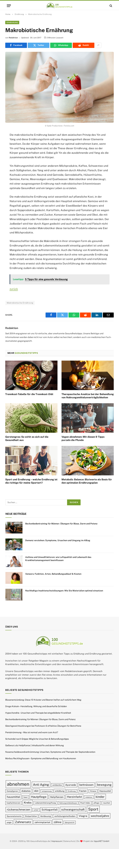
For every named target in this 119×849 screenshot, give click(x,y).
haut (26, 797)
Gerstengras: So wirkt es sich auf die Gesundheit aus (26, 438)
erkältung (59, 791)
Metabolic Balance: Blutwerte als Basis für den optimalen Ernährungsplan (87, 481)
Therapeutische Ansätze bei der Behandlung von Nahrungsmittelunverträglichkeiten (88, 396)
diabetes (26, 791)
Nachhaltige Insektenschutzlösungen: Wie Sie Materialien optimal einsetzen (64, 590)
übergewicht (69, 822)
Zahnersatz (23, 822)
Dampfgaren (12, 791)
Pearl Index (85, 803)
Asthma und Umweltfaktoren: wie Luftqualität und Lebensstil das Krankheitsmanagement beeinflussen (58, 558)
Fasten (83, 791)
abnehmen (18, 784)
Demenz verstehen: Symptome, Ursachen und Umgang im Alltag (57, 540)
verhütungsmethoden (64, 816)
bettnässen (86, 784)
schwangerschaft (73, 809)
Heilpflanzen (57, 797)
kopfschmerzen (13, 803)
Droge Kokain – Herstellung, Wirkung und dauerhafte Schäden (36, 706)
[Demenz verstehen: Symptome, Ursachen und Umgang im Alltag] (13, 544)
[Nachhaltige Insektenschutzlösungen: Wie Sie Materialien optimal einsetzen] (13, 595)
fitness (93, 791)
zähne (57, 822)
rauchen (106, 803)
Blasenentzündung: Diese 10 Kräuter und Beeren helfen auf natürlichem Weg (43, 700)
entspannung (47, 791)
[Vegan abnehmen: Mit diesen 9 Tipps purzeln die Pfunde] (88, 418)
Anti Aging (41, 784)
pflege (96, 803)
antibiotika (57, 785)
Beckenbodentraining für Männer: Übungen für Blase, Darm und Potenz (61, 523)
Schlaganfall (50, 809)
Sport (93, 809)
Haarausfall (105, 791)
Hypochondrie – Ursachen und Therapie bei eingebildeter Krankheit (38, 713)
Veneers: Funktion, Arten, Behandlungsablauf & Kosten (53, 574)
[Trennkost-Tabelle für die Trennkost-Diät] (31, 375)
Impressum (56, 841)
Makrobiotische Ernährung (20, 303)
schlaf (36, 810)
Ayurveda (70, 784)
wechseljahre (100, 816)
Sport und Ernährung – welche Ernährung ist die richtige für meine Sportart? (31, 481)
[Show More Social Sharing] (98, 45)
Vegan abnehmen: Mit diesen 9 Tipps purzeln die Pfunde (83, 438)
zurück (14, 288)
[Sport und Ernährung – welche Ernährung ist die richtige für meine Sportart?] (31, 460)
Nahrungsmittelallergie (68, 803)
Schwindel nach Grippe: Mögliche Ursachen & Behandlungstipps (37, 739)
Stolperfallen (31, 816)
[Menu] (9, 5)
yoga (9, 822)
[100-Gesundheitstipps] (59, 6)
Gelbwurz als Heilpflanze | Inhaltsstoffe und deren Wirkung (34, 745)
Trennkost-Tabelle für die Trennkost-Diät (29, 394)
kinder (100, 796)
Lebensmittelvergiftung (45, 803)
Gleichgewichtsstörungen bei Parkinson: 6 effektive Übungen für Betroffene (43, 726)
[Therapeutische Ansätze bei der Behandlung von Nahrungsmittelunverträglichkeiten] (88, 375)
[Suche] (110, 5)
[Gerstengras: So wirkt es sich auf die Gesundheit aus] (31, 418)
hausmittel (13, 796)
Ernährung (12, 22)
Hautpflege (38, 796)
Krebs (27, 802)
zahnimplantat (42, 822)
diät (36, 790)
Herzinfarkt (74, 796)
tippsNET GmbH (101, 841)
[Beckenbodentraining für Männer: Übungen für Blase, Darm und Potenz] (13, 528)
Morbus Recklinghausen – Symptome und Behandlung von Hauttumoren (40, 758)
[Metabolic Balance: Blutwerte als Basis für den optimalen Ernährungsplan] (88, 460)
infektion (88, 797)
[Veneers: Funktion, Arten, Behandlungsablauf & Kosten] (13, 578)
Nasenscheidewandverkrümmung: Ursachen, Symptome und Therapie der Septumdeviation (50, 752)
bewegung (104, 784)
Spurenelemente (14, 816)
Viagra (83, 816)
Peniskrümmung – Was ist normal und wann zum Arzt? (31, 732)
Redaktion (13, 38)
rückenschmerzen (18, 809)
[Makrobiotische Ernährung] (59, 87)
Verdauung (45, 816)
